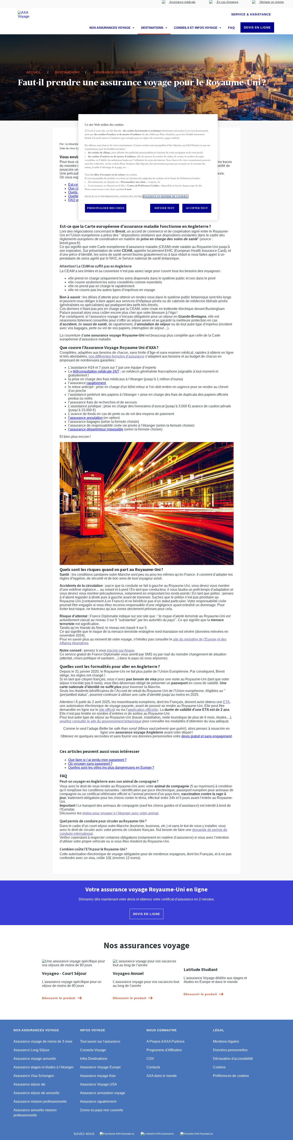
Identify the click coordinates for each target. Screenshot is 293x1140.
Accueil (33, 72)
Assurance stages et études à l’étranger (44, 1067)
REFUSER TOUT (164, 208)
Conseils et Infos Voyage (196, 27)
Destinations (152, 27)
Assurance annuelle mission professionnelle (35, 1112)
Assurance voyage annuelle (35, 1058)
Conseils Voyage (93, 1050)
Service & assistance (251, 14)
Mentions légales (226, 1041)
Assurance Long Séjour (31, 1050)
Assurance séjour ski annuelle (36, 1093)
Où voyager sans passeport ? (90, 764)
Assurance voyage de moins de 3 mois (43, 1041)
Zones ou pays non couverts (101, 1110)
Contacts (153, 1067)
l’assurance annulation (85, 418)
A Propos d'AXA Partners (165, 1041)
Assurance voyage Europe (118, 72)
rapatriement (96, 383)
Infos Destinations (93, 1058)
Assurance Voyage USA (98, 1084)
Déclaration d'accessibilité (233, 1058)
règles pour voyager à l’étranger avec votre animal (120, 813)
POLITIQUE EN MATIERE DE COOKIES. (165, 196)
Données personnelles (230, 1050)
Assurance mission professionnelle (40, 1101)
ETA (226, 702)
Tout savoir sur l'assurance (100, 1041)
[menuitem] (178, 4)
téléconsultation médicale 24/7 (96, 371)
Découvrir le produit (59, 998)
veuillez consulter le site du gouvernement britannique (101, 721)
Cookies (219, 1067)
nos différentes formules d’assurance (116, 356)
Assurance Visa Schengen (34, 1076)
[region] (148, 167)
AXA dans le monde (161, 1076)
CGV (150, 1058)
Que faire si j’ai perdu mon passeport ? (97, 760)
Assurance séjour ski (29, 1084)
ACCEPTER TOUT (197, 208)
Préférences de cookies (231, 1076)
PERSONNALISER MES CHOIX (105, 208)
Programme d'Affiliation (164, 1050)
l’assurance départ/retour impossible (95, 429)
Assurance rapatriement (98, 1101)
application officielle (143, 709)
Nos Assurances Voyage (110, 27)
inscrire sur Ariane (120, 650)
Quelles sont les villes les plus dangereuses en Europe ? (111, 767)
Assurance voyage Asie (98, 1076)
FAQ (231, 27)
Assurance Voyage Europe (100, 1067)
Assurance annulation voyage (102, 1093)
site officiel (107, 709)
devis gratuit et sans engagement (206, 736)
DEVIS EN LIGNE (257, 27)
